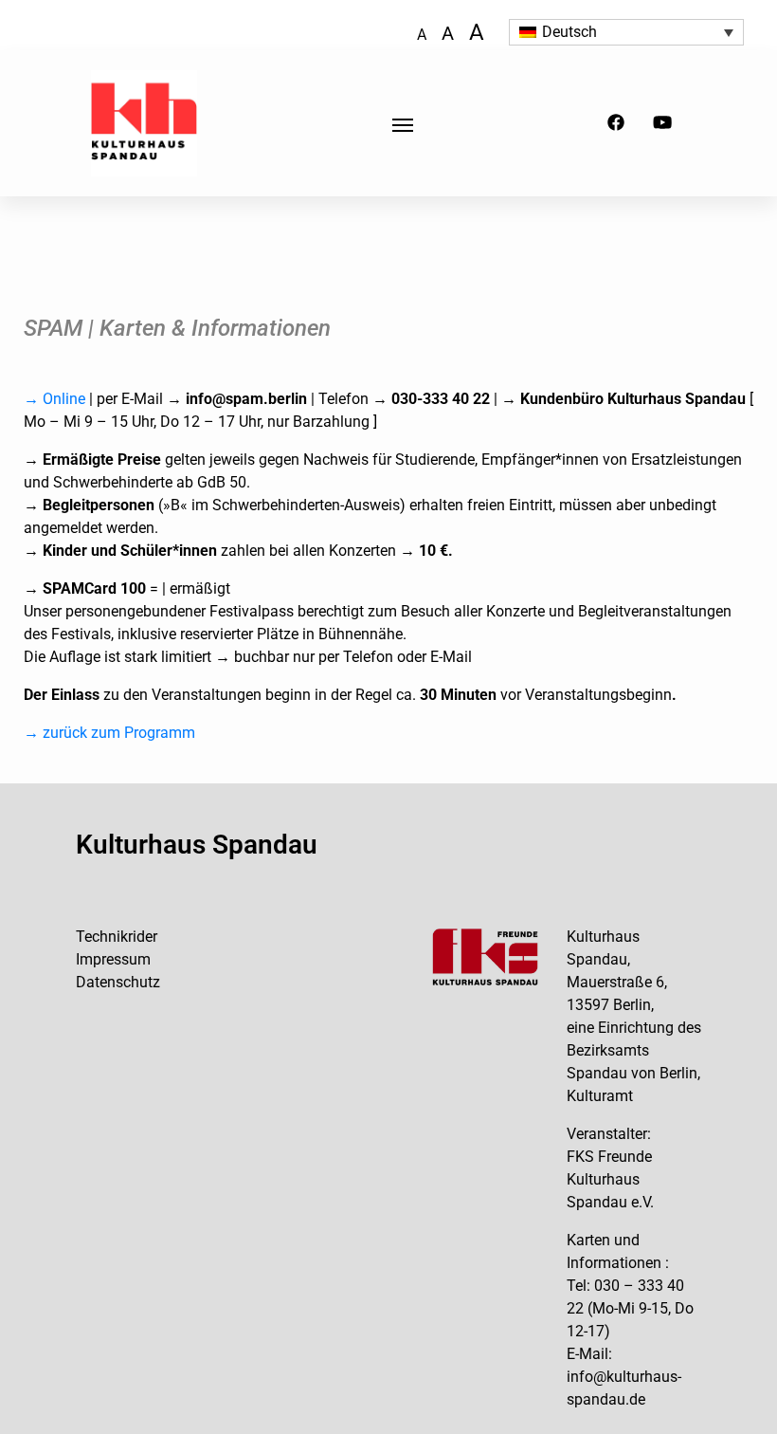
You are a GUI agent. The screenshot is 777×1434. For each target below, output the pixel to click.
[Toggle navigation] (403, 123)
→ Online (54, 399)
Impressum (113, 959)
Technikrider (116, 937)
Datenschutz (118, 982)
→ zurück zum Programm (109, 733)
